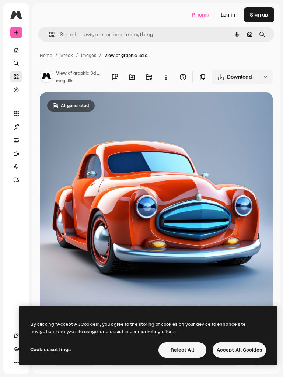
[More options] (165, 77)
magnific (65, 81)
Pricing (201, 14)
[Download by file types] (265, 77)
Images (88, 56)
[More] (16, 362)
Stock (66, 56)
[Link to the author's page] (46, 77)
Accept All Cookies (239, 350)
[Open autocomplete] (49, 34)
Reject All (182, 350)
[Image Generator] (16, 140)
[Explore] (16, 90)
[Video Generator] (16, 153)
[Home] (16, 50)
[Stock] (16, 76)
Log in (228, 14)
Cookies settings (50, 349)
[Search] (16, 63)
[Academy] (16, 349)
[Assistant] (16, 180)
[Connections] (16, 336)
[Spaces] (16, 127)
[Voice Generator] (16, 167)
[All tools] (16, 114)
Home (46, 56)
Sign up (259, 14)
